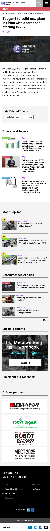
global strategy (13, 117)
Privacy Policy (10, 493)
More (45, 320)
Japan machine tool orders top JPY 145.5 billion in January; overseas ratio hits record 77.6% (32, 260)
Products (6, 177)
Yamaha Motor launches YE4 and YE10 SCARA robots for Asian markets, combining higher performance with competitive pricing (35, 186)
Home (7, 485)
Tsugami (28, 117)
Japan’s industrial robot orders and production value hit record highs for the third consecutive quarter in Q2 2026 (33, 146)
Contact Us (9, 498)
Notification (36, 489)
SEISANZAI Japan (8, 14)
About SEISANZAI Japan (14, 489)
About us (35, 485)
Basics (6, 221)
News (19, 14)
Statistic (6, 138)
